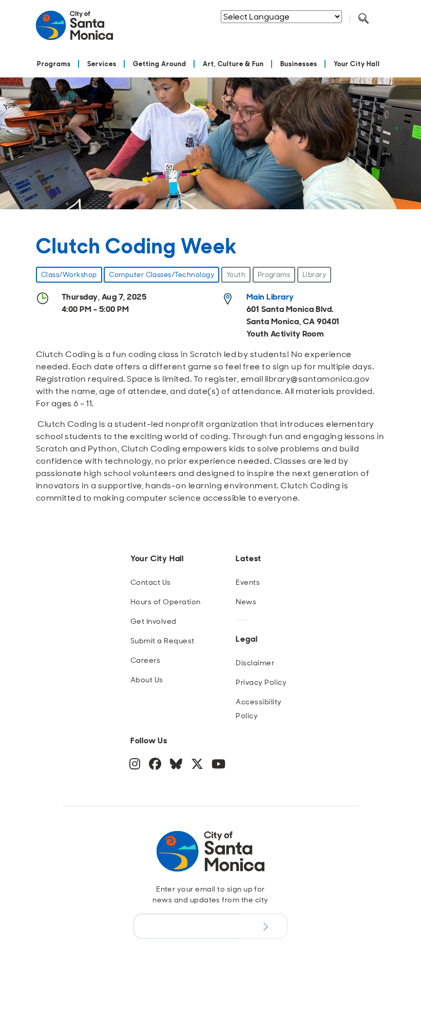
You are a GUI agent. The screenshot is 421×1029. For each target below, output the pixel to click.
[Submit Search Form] (271, 31)
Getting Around (159, 64)
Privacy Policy (261, 682)
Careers (145, 660)
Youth (235, 274)
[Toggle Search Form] (363, 19)
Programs (54, 64)
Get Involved (153, 621)
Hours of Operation (165, 601)
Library (314, 274)
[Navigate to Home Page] (74, 29)
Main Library (270, 296)
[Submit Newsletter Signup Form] (264, 926)
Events (248, 582)
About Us (146, 679)
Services (102, 64)
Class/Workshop (69, 274)
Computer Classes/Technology (161, 274)
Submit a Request (162, 640)
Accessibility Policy (258, 708)
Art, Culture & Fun (233, 64)
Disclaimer (255, 662)
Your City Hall (357, 64)
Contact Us (150, 582)
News (246, 601)
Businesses (298, 64)
